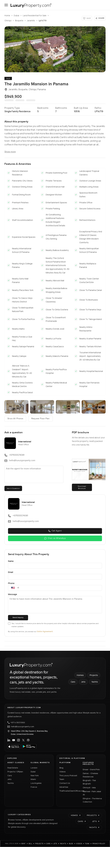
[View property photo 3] (42, 407)
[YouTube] (13, 740)
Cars (73, 681)
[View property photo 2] (16, 407)
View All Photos (93, 67)
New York (35, 775)
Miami (33, 779)
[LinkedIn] (8, 740)
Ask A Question (13, 488)
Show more (10, 151)
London (34, 767)
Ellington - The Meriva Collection (92, 800)
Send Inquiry (18, 617)
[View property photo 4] (68, 407)
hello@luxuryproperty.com (22, 726)
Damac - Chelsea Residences (90, 775)
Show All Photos (15, 418)
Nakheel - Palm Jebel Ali (92, 793)
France (34, 787)
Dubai (16, 15)
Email (10, 572)
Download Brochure (82, 487)
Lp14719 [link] (42, 20)
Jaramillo (31, 20)
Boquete (19, 20)
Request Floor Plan (40, 418)
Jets (83, 681)
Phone (11, 583)
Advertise (63, 787)
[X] (23, 740)
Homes (80, 675)
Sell (30, 843)
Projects (94, 675)
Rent (23, 843)
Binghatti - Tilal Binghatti (89, 782)
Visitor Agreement (45, 631)
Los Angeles (36, 783)
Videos (62, 771)
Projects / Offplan (15, 771)
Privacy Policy (98, 843)
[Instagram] (18, 740)
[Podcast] (28, 740)
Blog (61, 767)
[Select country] (13, 588)
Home (7, 15)
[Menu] (6, 5)
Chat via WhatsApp (57, 538)
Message (12, 594)
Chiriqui (7, 20)
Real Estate (12, 767)
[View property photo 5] (94, 407)
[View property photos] (55, 49)
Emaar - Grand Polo (91, 769)
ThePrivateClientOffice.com (69, 791)
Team (61, 779)
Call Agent (57, 531)
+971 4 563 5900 (18, 722)
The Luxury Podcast (68, 775)
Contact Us (64, 783)
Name (11, 561)
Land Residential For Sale (34, 15)
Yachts (94, 681)
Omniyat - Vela (89, 787)
